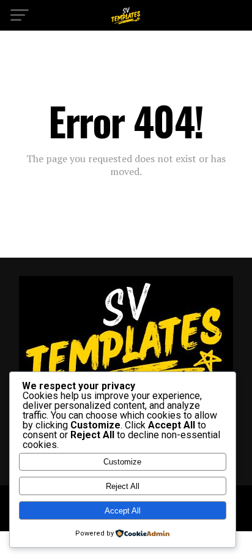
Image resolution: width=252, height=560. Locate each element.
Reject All (122, 486)
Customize (122, 461)
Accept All (123, 510)
